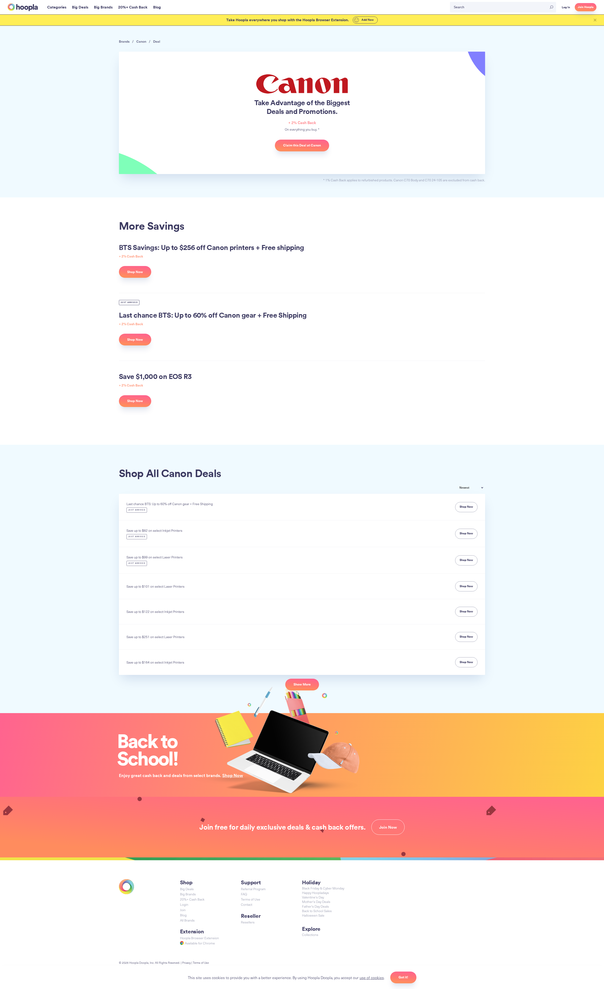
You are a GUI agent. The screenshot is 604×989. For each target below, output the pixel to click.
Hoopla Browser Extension (199, 937)
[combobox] (474, 488)
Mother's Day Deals (316, 901)
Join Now (388, 827)
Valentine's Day (313, 897)
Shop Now (232, 775)
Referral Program (253, 888)
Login (184, 904)
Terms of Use (250, 899)
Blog (183, 915)
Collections (310, 934)
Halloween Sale (313, 915)
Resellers (248, 922)
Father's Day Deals (315, 906)
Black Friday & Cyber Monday (323, 888)
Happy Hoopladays (315, 892)
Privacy (186, 962)
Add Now (367, 20)
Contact (246, 904)
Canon (141, 41)
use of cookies (372, 977)
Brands (124, 41)
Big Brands (188, 894)
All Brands (187, 920)
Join (183, 910)
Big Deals (187, 888)
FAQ (244, 894)
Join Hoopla (585, 7)
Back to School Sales (317, 911)
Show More (302, 684)
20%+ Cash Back (192, 899)
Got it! (403, 977)
